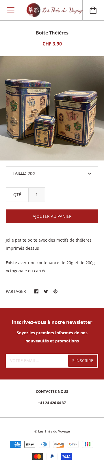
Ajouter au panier (52, 216)
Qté (17, 194)
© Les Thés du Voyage (52, 431)
